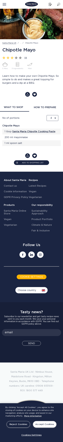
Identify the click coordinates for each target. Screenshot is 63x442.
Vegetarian (35, 197)
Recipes (33, 180)
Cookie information (15, 191)
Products (9, 205)
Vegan (32, 191)
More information (33, 416)
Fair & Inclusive (41, 231)
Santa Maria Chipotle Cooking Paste (33, 131)
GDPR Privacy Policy (16, 197)
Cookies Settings (31, 435)
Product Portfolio (42, 219)
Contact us (10, 186)
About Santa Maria (15, 180)
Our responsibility (42, 205)
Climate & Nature (42, 225)
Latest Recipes (37, 186)
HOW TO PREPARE (45, 107)
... (21, 43)
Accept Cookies (44, 424)
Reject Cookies (18, 424)
